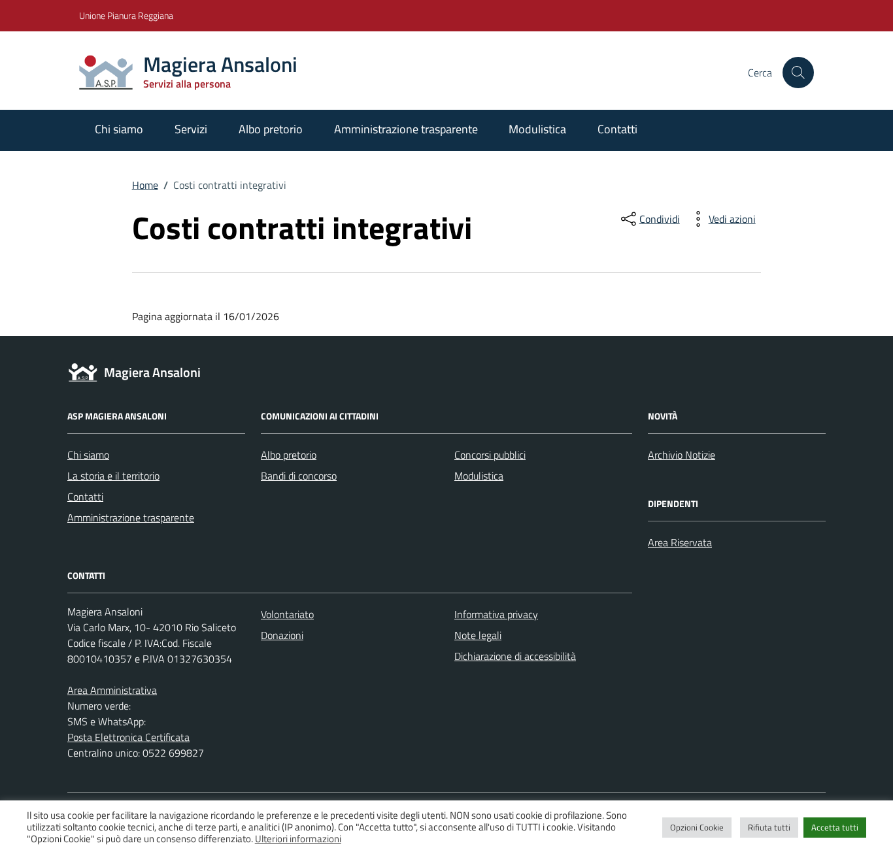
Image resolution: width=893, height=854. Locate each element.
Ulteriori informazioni (298, 839)
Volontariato (287, 614)
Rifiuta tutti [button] (769, 827)
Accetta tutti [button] (834, 827)
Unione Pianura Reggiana (126, 15)
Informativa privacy (496, 614)
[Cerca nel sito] (798, 72)
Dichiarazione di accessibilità (515, 656)
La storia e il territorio (113, 476)
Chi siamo (119, 129)
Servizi (191, 129)
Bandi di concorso (299, 476)
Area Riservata (680, 542)
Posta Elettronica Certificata (128, 737)
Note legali (477, 635)
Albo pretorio (271, 129)
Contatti (617, 129)
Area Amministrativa (112, 690)
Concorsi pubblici (490, 455)
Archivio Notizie (681, 455)
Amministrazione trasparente (406, 129)
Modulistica (537, 129)
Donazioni (282, 635)
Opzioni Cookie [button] (697, 827)
